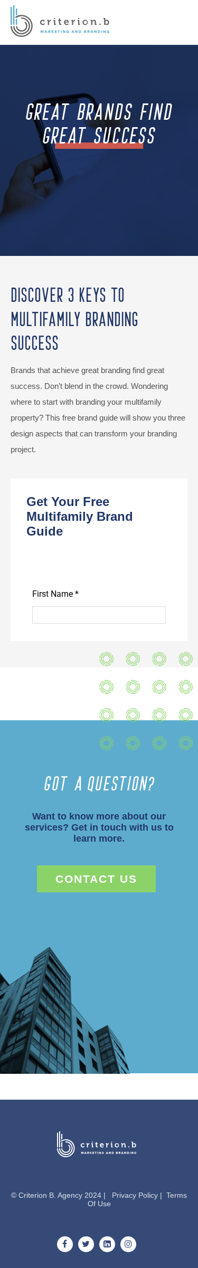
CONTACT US (96, 879)
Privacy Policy (135, 1195)
